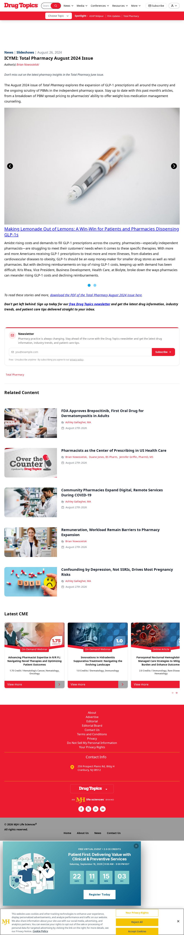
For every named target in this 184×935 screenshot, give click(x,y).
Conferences (98, 5)
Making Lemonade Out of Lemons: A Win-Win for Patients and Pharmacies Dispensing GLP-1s (91, 231)
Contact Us (92, 730)
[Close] (178, 921)
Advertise (92, 717)
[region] (92, 922)
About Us (83, 833)
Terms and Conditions (92, 734)
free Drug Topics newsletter (89, 304)
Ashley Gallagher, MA (78, 422)
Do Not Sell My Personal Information (92, 743)
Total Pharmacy (131, 16)
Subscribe (161, 352)
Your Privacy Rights (92, 747)
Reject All (137, 922)
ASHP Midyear (96, 16)
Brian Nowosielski (76, 541)
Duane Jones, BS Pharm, (103, 457)
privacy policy (76, 359)
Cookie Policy (40, 931)
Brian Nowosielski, (76, 457)
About (92, 713)
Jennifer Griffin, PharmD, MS (136, 457)
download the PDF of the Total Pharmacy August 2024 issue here (96, 295)
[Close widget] (136, 846)
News (97, 833)
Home (67, 833)
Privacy (92, 738)
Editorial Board (92, 726)
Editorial (92, 721)
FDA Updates (113, 16)
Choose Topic (56, 15)
